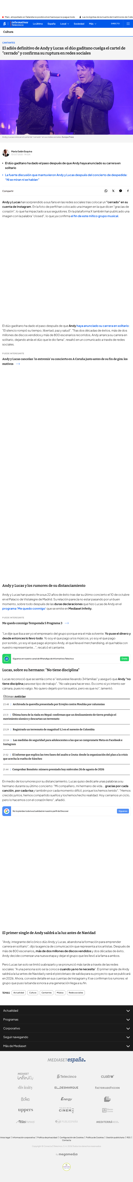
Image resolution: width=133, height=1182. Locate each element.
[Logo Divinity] (25, 1088)
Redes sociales (76, 993)
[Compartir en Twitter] (113, 191)
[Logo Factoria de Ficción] (107, 1088)
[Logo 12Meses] (107, 1110)
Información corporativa (23, 1137)
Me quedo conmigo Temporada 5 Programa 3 (32, 623)
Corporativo (11, 1028)
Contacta (66, 1140)
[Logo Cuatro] (107, 1076)
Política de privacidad (47, 1137)
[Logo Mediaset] (66, 1062)
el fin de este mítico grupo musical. (95, 216)
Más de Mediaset (14, 1046)
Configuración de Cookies (72, 1137)
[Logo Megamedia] (68, 1154)
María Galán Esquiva (21, 151)
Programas (10, 1019)
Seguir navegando (15, 1037)
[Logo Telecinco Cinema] (66, 1110)
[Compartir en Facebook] (128, 191)
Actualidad (18, 993)
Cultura (8, 32)
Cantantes (8, 42)
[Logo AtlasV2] (25, 1121)
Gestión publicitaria (115, 1137)
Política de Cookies (95, 1137)
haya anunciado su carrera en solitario (103, 326)
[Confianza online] (67, 1170)
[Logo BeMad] (107, 1099)
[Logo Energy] (66, 1099)
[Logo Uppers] (25, 1110)
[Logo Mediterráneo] (107, 1121)
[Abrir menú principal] (128, 23)
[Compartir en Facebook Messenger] (120, 191)
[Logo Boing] (25, 1099)
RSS (129, 1137)
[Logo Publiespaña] (66, 1122)
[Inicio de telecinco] (4, 23)
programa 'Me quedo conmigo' (24, 608)
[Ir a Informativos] (19, 24)
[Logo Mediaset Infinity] (25, 1076)
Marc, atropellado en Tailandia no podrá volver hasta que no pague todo (40, 17)
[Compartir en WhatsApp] (106, 191)
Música (60, 993)
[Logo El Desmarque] (66, 1088)
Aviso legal (5, 1137)
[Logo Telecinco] (66, 1076)
